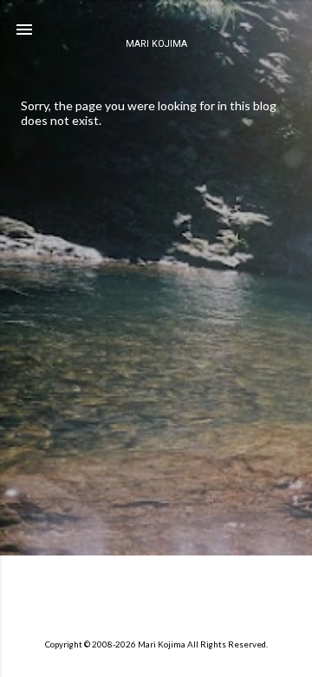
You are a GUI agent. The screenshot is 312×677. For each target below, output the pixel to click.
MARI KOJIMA (156, 43)
